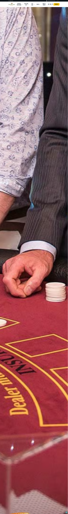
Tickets (56, 4)
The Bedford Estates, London (51, 0)
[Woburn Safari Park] (11, 4)
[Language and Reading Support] (48, 4)
